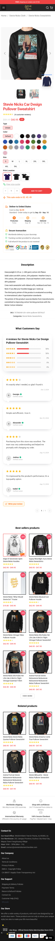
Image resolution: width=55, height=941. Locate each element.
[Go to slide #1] (21, 94)
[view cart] (51, 7)
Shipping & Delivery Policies (12, 884)
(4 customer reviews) (22, 115)
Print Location (9, 170)
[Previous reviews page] (37, 510)
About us (5, 858)
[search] (47, 7)
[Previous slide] (5, 53)
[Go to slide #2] (34, 94)
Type (5, 124)
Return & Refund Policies (11, 891)
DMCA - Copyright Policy (11, 869)
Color (5, 132)
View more (27, 696)
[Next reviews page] (49, 510)
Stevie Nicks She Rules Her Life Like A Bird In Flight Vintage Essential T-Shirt (13, 678)
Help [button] (50, 938)
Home (3, 15)
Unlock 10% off (5, 929)
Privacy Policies (8, 865)
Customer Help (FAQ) (10, 898)
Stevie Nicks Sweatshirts (40, 15)
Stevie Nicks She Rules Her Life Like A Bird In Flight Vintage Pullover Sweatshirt (40, 637)
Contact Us (6, 895)
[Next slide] (50, 53)
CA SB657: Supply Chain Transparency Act (18, 873)
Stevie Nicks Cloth (17, 15)
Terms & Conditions (9, 862)
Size (5, 157)
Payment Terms (8, 888)
